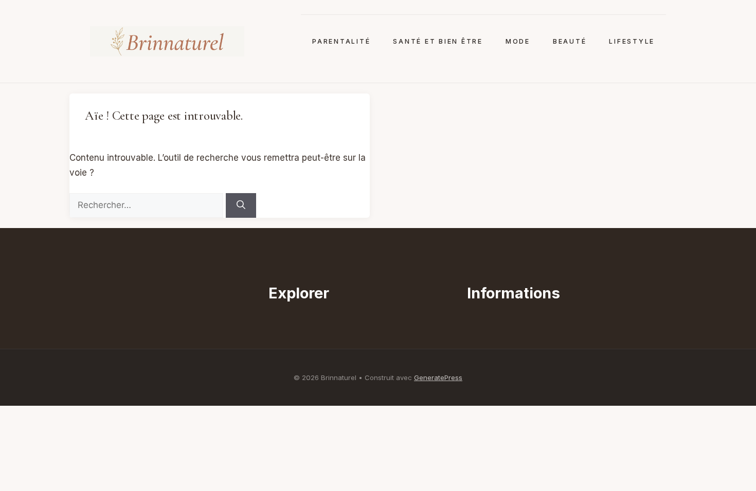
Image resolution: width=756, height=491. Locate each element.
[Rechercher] (241, 205)
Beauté (569, 41)
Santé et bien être (437, 41)
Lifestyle (632, 41)
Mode (518, 41)
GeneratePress (438, 377)
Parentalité (341, 41)
